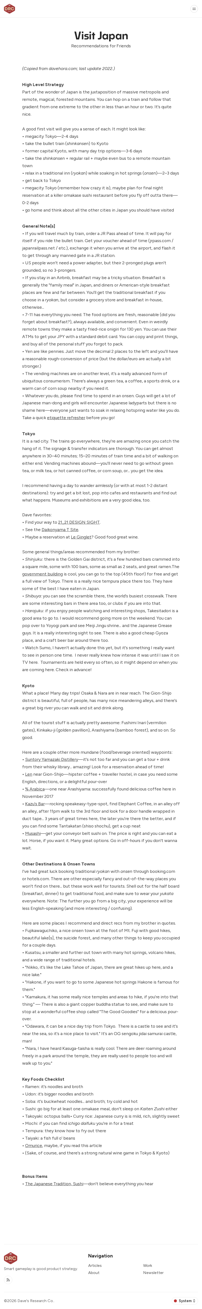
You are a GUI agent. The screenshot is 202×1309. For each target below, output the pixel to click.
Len (28, 774)
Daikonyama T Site (60, 529)
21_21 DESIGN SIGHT (79, 522)
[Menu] (194, 9)
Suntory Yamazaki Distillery (51, 759)
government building (42, 573)
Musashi (33, 833)
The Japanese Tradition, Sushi (54, 1183)
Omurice (33, 1145)
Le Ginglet (81, 536)
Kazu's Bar (35, 803)
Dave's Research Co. (35, 1300)
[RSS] (8, 1280)
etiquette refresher (66, 417)
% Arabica (35, 788)
